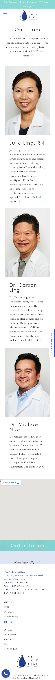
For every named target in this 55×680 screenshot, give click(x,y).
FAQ (6, 607)
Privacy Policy (11, 617)
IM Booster (10, 635)
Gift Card (9, 603)
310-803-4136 (9, 583)
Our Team (9, 640)
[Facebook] (5, 622)
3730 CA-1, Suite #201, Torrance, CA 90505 (23, 576)
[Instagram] (11, 622)
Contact (8, 644)
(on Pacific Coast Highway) (16, 579)
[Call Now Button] (6, 673)
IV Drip (8, 630)
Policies (8, 612)
